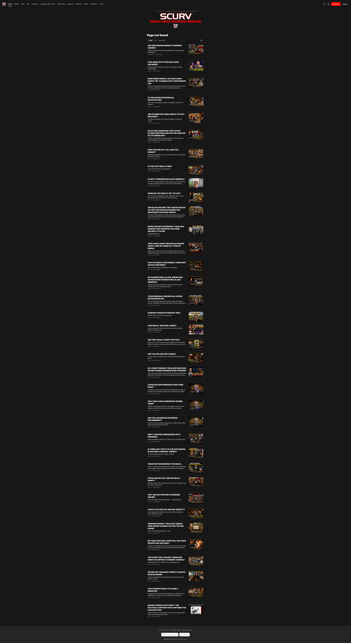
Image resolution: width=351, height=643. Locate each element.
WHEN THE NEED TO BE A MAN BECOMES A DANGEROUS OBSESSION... (166, 51)
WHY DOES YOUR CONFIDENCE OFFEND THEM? (165, 402)
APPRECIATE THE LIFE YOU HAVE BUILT (160, 315)
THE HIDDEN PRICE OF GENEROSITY (159, 169)
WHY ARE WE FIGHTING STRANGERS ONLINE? (164, 496)
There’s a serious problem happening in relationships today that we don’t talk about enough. (166, 424)
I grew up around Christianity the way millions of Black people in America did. (165, 329)
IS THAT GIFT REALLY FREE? (160, 166)
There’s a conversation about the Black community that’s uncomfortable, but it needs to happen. (165, 139)
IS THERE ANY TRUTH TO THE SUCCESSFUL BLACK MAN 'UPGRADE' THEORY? (167, 450)
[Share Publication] (328, 4)
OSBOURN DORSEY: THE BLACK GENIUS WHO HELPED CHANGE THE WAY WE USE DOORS (166, 526)
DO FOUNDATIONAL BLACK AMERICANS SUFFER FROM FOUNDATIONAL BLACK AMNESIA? (165, 279)
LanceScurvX (159, 54)
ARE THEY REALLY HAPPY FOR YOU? (164, 340)
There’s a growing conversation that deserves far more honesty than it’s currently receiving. (165, 285)
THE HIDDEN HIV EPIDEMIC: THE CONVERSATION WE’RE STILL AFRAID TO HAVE (165, 513)
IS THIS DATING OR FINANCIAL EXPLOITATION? (161, 99)
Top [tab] (155, 40)
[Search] (324, 4)
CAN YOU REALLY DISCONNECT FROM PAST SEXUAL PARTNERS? (167, 264)
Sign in (345, 4)
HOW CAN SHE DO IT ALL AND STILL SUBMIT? (163, 151)
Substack (166, 639)
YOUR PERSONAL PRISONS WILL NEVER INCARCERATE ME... (165, 297)
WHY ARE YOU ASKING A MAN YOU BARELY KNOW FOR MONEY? (165, 103)
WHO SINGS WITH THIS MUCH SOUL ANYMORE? (163, 63)
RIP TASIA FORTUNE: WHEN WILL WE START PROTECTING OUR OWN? (167, 542)
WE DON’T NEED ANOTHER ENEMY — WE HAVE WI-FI (164, 500)
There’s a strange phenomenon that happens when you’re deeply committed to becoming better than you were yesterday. (166, 407)
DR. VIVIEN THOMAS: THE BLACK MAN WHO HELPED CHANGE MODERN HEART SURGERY (167, 369)
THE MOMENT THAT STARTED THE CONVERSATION (164, 562)
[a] (196, 49)
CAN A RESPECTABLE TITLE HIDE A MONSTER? (163, 590)
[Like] (149, 57)
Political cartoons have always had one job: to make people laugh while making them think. (166, 613)
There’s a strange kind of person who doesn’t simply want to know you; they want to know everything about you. (167, 87)
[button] (10, 4)
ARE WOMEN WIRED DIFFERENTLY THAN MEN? (162, 267)
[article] (175, 51)
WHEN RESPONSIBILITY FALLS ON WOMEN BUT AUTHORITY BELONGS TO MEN (167, 155)
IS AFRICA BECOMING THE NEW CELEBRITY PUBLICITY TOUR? (165, 120)
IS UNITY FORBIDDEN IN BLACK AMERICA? (166, 179)
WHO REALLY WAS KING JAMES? (162, 326)
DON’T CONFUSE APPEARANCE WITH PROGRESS (164, 435)
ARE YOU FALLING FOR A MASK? (162, 354)
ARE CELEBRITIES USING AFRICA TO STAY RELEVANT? (166, 115)
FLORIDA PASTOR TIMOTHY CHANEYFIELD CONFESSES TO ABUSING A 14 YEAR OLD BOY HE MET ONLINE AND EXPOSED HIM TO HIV (166, 594)
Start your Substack (170, 634)
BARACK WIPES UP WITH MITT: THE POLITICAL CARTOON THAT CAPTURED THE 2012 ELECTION (167, 607)
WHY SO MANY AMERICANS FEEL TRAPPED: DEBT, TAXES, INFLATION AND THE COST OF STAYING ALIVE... (166, 197)
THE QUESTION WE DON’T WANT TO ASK (160, 454)
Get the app (184, 634)
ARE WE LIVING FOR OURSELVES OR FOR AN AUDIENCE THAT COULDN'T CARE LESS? (167, 484)
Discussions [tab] (161, 40)
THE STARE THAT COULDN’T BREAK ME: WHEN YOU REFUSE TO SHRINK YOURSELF (166, 558)
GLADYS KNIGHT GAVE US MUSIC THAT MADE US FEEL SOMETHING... (165, 68)
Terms (179, 630)
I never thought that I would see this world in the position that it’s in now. (166, 578)
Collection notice (187, 630)
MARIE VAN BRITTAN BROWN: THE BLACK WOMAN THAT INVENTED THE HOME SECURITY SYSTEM (166, 228)
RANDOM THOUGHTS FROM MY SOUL (164, 313)
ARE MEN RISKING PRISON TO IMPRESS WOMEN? (165, 47)
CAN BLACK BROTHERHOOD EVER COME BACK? (165, 386)
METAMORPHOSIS (153, 234)
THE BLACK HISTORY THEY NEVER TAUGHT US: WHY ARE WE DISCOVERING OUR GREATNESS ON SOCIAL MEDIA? (167, 210)
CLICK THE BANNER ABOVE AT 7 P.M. (159, 531)
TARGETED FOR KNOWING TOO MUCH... (165, 464)
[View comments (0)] (161, 57)
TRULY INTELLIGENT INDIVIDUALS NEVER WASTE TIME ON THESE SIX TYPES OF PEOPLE (166, 246)
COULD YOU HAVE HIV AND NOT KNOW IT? (166, 509)
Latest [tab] (151, 40)
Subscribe (336, 4)
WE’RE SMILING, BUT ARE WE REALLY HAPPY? (164, 479)
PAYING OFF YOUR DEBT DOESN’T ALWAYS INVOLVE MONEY (166, 573)
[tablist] (157, 40)
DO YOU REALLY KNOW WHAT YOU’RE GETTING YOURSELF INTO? (166, 357)
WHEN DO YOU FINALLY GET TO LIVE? (164, 193)
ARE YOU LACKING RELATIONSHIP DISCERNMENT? (163, 419)
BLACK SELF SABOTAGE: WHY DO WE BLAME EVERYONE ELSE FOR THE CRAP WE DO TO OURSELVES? (166, 133)
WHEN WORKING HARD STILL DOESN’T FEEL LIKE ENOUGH (166, 439)
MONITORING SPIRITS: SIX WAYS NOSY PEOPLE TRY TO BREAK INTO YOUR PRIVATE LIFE (167, 81)
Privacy (174, 630)
